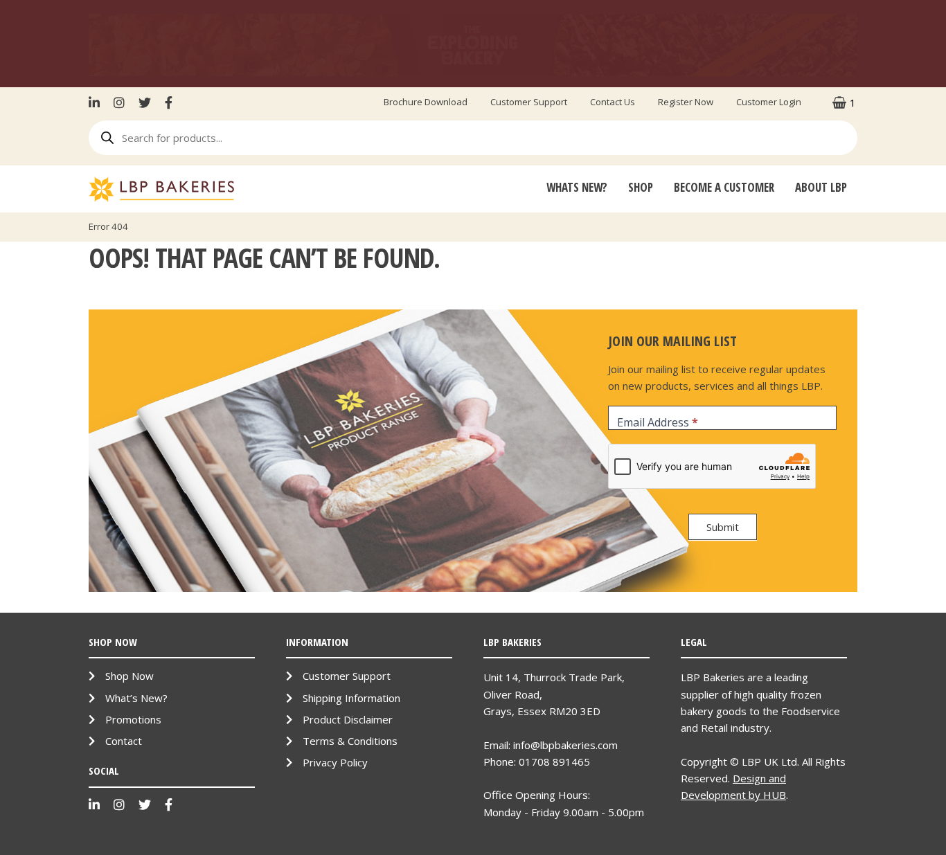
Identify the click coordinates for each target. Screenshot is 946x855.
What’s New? (136, 698)
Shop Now (129, 676)
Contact (123, 741)
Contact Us (612, 102)
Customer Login (768, 102)
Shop (640, 187)
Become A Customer (724, 187)
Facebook (168, 102)
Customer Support (528, 102)
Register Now (685, 102)
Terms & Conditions (350, 741)
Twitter (145, 102)
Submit (722, 527)
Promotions (133, 719)
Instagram (119, 102)
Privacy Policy (335, 762)
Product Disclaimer (348, 719)
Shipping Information (351, 698)
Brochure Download (425, 102)
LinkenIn (98, 102)
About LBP (821, 187)
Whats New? (576, 187)
